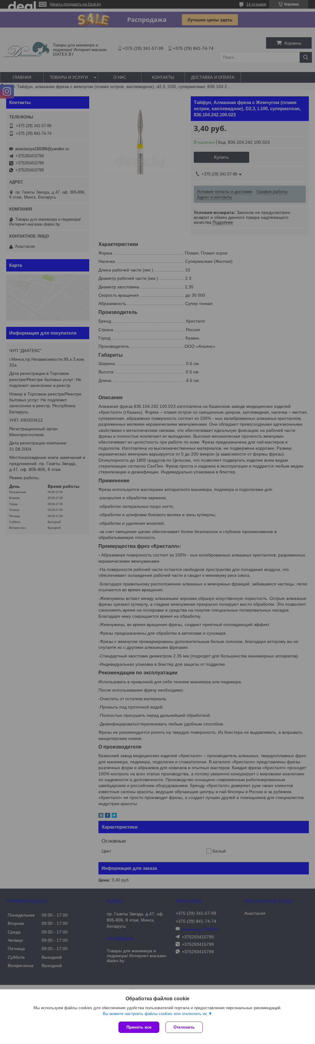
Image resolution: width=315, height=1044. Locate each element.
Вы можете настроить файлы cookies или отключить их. (155, 1013)
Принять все (138, 1027)
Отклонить (184, 1027)
